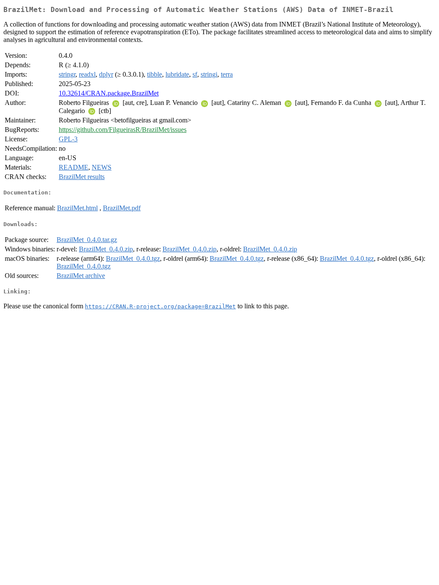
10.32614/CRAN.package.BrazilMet (109, 93)
